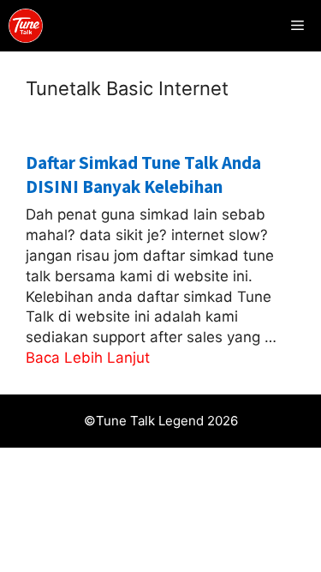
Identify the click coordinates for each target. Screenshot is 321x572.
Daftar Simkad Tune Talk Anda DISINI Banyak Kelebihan (143, 174)
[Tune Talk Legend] (26, 25)
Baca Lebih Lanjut (88, 357)
